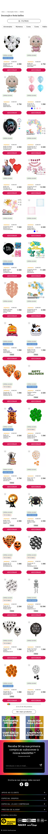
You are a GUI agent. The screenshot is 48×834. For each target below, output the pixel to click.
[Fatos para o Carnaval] (11, 739)
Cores (28, 26)
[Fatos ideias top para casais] (35, 727)
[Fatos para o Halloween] (35, 739)
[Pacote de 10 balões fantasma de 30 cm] (29, 537)
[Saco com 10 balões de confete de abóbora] (29, 451)
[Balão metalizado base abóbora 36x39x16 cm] (5, 323)
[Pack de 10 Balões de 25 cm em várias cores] (29, 77)
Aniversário (7, 26)
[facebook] (21, 784)
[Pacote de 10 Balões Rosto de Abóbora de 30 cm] (5, 537)
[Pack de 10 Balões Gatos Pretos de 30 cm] (5, 580)
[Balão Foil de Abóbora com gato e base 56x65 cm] (29, 323)
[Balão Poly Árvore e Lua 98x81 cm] (5, 494)
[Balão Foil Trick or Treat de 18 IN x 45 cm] (29, 622)
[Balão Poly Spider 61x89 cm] (29, 494)
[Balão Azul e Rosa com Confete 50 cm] (5, 243)
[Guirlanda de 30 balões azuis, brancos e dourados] (29, 283)
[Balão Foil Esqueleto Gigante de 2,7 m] (29, 580)
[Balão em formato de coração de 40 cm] (5, 160)
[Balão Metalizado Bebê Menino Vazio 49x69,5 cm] (5, 77)
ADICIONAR (12, 70)
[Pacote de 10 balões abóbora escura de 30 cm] (5, 665)
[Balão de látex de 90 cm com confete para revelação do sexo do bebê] (5, 120)
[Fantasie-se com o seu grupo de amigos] (11, 727)
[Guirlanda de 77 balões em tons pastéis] (29, 120)
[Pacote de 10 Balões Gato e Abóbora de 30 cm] (5, 366)
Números (19, 26)
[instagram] (26, 784)
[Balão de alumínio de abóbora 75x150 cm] (5, 409)
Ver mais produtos (24, 712)
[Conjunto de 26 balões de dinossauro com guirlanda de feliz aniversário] (29, 243)
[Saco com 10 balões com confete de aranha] (29, 665)
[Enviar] (40, 765)
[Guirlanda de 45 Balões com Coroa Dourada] (5, 200)
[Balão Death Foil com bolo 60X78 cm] (5, 451)
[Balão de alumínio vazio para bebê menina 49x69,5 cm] (29, 37)
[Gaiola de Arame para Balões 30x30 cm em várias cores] (29, 200)
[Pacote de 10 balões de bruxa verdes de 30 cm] (29, 409)
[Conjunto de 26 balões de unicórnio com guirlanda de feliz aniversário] (29, 160)
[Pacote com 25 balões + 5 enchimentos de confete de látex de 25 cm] (5, 37)
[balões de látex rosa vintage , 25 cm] (5, 283)
